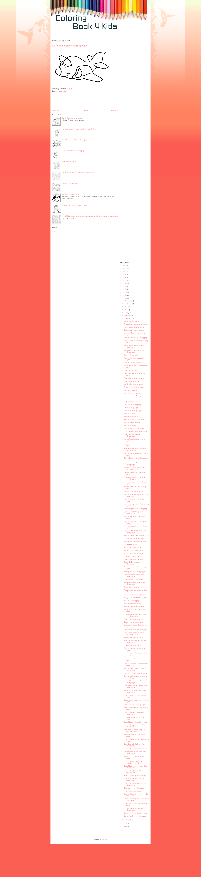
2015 (124, 286)
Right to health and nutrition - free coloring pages (135, 464)
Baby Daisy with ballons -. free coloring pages (134, 745)
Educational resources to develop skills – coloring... (135, 449)
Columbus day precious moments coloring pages (78, 172)
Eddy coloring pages (131, 370)
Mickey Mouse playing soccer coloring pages (134, 351)
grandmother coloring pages (133, 384)
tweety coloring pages (131, 381)
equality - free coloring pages (133, 491)
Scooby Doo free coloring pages (135, 572)
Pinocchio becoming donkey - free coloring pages (135, 591)
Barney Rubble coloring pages (134, 378)
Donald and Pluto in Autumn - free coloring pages (135, 686)
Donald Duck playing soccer (133, 363)
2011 (124, 298)
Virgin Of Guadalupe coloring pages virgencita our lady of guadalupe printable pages (90, 216)
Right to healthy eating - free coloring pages (133, 513)
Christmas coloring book (70, 183)
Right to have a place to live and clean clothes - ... (135, 669)
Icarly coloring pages (69, 161)
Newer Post (56, 110)
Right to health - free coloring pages (136, 653)
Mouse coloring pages (131, 321)
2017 (124, 281)
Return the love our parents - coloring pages (133, 435)
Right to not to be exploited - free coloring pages (135, 531)
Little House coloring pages (133, 405)
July (126, 307)
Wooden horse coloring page (133, 399)
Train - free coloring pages (133, 547)
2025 (124, 266)
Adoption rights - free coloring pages (136, 509)
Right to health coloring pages (134, 428)
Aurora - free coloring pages (133, 619)
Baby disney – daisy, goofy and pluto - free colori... (134, 730)
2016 (124, 283)
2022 (124, 272)
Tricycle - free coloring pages (134, 550)
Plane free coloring (130, 544)
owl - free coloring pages (132, 601)
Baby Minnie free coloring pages (135, 705)
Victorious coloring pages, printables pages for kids (79, 129)
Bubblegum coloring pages (71, 194)
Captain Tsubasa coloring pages (72, 118)
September (128, 304)
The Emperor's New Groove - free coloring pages (135, 641)
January (127, 820)
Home (86, 110)
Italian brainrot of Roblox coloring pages (75, 140)
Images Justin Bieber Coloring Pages (74, 205)
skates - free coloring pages (133, 553)
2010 (124, 823)
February (128, 319)
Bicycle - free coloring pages (133, 559)
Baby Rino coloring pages (132, 393)
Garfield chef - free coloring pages (135, 813)
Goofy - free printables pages (134, 622)
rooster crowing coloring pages (134, 396)
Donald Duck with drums (132, 556)
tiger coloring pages (130, 390)
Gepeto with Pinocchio (131, 587)
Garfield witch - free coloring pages (135, 816)
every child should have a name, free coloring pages (135, 468)
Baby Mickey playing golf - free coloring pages (134, 726)
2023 (124, 269)
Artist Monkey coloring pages (134, 387)
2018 (124, 278)
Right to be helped (130, 425)
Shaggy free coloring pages (133, 645)
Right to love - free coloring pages (135, 673)
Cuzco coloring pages (131, 355)
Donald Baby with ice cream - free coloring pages (135, 767)
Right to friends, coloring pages (134, 419)
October (127, 301)
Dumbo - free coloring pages (133, 579)
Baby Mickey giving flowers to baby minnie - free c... (136, 795)
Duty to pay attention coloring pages (136, 431)
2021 (124, 275)
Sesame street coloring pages (134, 330)
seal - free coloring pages (132, 604)
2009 (124, 826)
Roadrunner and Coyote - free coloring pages (134, 575)
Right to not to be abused (132, 422)
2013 (124, 292)
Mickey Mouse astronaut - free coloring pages (134, 583)
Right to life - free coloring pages (135, 656)
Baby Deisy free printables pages (135, 775)
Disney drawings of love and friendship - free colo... (133, 762)
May (126, 310)
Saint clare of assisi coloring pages (73, 151)
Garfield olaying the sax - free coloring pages (134, 809)
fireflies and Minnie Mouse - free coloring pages (135, 752)
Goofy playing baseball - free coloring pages (133, 563)
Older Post (115, 110)
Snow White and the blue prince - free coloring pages (135, 634)
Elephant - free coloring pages (134, 606)
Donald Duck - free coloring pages (135, 722)
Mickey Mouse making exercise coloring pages (134, 346)
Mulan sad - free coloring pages (134, 595)
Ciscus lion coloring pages (133, 411)
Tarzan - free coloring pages (133, 637)
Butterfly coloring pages (132, 402)
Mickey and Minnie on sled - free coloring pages (135, 691)
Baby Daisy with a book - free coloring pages (134, 713)
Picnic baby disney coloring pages (135, 749)
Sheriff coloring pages (131, 408)
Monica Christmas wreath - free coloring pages (134, 682)
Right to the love (129, 413)
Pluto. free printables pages (133, 791)
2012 (124, 295)
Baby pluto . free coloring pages (134, 788)
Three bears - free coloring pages (135, 541)
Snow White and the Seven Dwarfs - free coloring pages (136, 615)
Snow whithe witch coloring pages (135, 324)
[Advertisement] (92, 36)
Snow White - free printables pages (135, 630)
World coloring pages (131, 416)
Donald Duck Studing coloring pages (136, 338)
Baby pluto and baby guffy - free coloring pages (135, 784)
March (127, 315)
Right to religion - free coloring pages (136, 535)
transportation (62, 91)
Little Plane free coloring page (134, 538)
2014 (124, 289)
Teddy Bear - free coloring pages (135, 598)
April (126, 313)
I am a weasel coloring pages (134, 327)
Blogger (104, 839)
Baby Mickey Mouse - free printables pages (133, 772)
